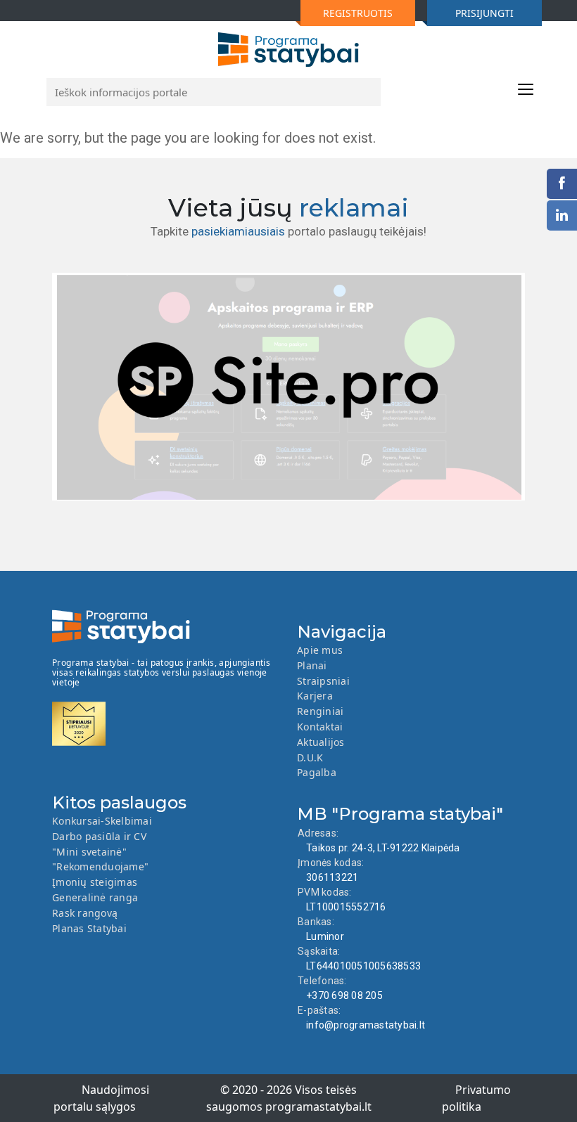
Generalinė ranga (95, 897)
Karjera (315, 695)
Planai (312, 665)
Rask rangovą (85, 913)
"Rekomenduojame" (100, 866)
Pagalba (316, 772)
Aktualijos (321, 742)
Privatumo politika (476, 1098)
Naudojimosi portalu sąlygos (101, 1098)
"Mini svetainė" (89, 851)
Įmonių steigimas (94, 882)
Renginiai (320, 711)
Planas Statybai (89, 928)
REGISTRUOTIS (358, 13)
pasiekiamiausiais (238, 231)
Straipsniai (323, 681)
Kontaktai (320, 726)
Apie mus (320, 650)
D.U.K (310, 757)
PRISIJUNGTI (484, 13)
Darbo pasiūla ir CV (99, 836)
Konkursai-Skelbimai (102, 820)
